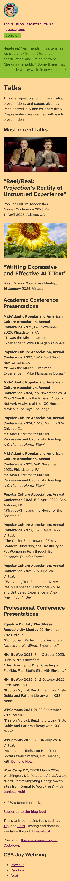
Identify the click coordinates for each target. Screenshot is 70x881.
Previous (17, 864)
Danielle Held (22, 761)
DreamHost (41, 831)
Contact (12, 35)
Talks (48, 24)
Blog (20, 24)
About (8, 24)
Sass (21, 825)
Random (17, 870)
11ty (6, 825)
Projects (34, 24)
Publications (14, 30)
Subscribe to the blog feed (25, 811)
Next (14, 875)
